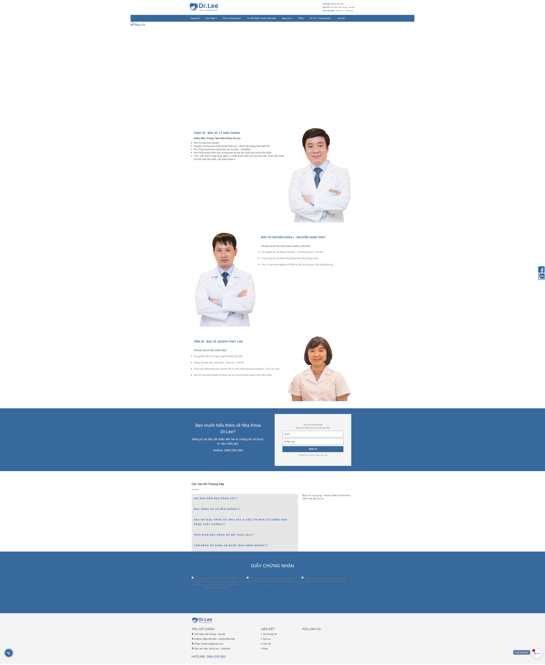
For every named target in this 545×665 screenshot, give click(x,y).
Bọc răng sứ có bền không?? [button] (217, 509)
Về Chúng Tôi (270, 634)
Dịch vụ (267, 638)
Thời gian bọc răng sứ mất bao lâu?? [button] (224, 535)
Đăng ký (313, 449)
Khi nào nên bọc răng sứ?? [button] (215, 498)
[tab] (245, 499)
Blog (265, 648)
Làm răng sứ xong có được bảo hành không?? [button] (231, 545)
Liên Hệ (267, 643)
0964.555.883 (216, 656)
